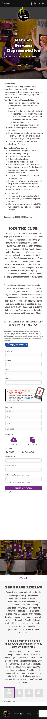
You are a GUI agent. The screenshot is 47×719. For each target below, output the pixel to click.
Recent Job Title (10, 457)
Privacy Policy (15, 400)
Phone (7, 379)
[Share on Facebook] (31, 3)
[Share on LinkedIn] (35, 3)
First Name (9, 351)
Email (7, 369)
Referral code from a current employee (17, 475)
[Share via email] (43, 3)
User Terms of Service (26, 398)
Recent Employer (10, 466)
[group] (23, 557)
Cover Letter (9, 449)
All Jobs (7, 3)
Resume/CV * (9, 434)
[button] (20, 578)
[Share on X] (39, 3)
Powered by (16, 714)
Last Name (8, 360)
